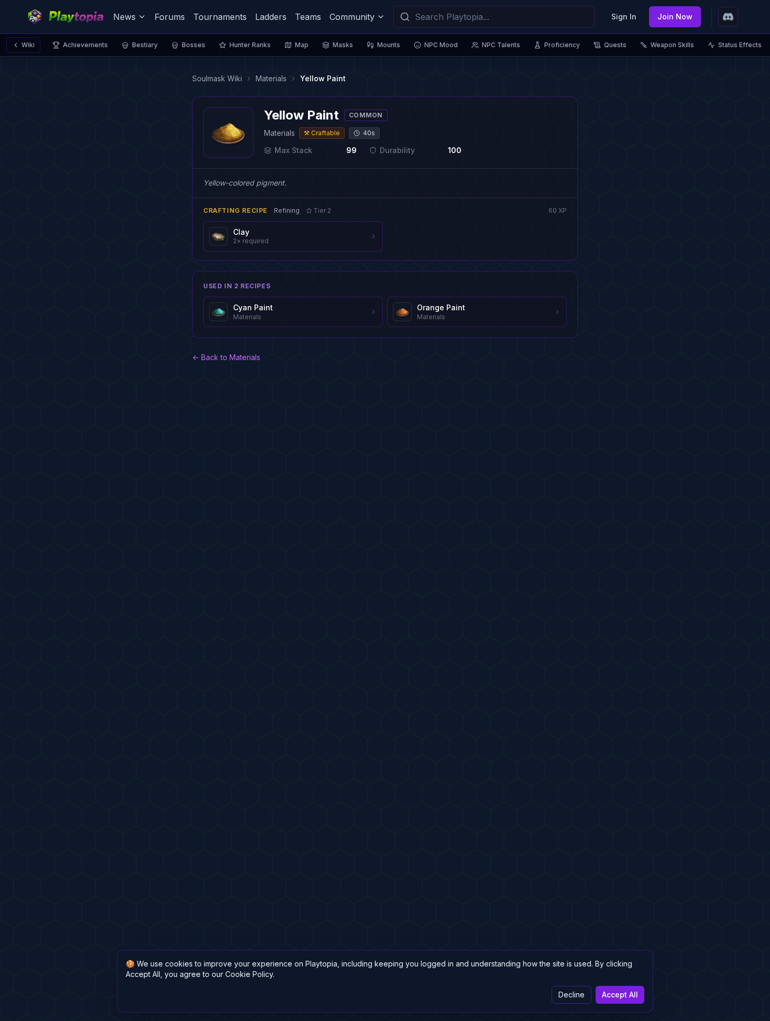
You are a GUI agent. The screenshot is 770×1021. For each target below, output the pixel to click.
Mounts (388, 45)
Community (352, 17)
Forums (170, 17)
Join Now (674, 16)
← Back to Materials (226, 357)
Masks (343, 45)
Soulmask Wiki (217, 78)
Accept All (620, 994)
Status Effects (740, 45)
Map (302, 45)
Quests (615, 45)
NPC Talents (501, 45)
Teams (308, 17)
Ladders (271, 17)
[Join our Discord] (728, 17)
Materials (271, 78)
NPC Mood (441, 45)
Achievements (85, 45)
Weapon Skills (672, 45)
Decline (571, 994)
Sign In (623, 16)
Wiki (28, 45)
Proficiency (562, 45)
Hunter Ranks (250, 45)
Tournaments (220, 17)
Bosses (193, 45)
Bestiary (145, 45)
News (124, 17)
